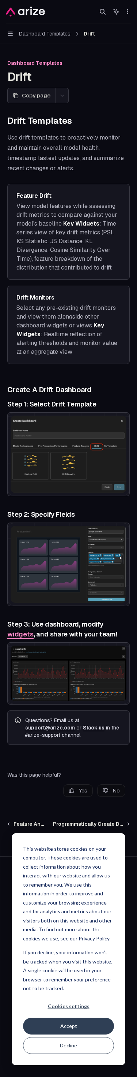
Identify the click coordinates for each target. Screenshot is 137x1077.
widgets (20, 634)
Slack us (93, 727)
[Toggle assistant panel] (116, 11)
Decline (68, 1045)
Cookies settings (69, 1006)
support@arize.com (50, 727)
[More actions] (127, 12)
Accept (68, 1026)
